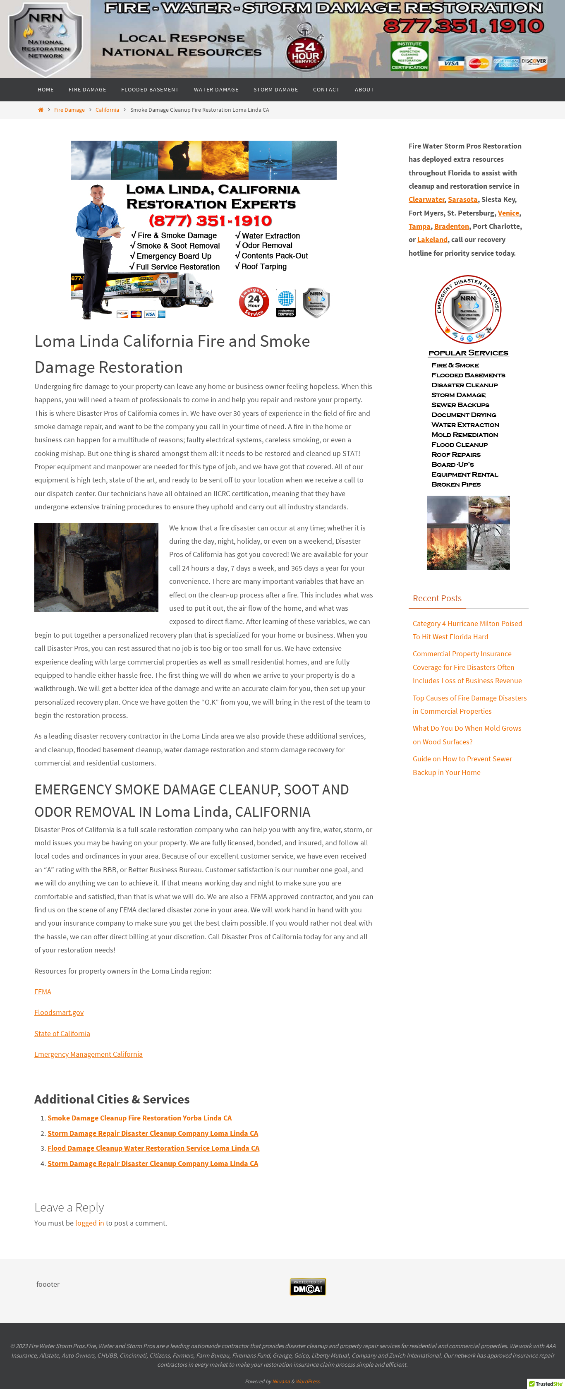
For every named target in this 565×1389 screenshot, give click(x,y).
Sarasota (463, 199)
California (107, 109)
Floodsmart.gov (59, 1012)
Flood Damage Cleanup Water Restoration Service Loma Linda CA (153, 1148)
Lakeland (432, 239)
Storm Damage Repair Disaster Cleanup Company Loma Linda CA (153, 1133)
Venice (508, 213)
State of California (62, 1033)
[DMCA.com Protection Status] (308, 1293)
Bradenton (451, 226)
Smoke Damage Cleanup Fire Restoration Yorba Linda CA (140, 1118)
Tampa (420, 226)
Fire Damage (69, 109)
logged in (89, 1223)
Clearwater (427, 199)
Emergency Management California (88, 1054)
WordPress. (308, 1381)
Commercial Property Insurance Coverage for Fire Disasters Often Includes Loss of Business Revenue (467, 667)
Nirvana (281, 1381)
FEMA (42, 991)
